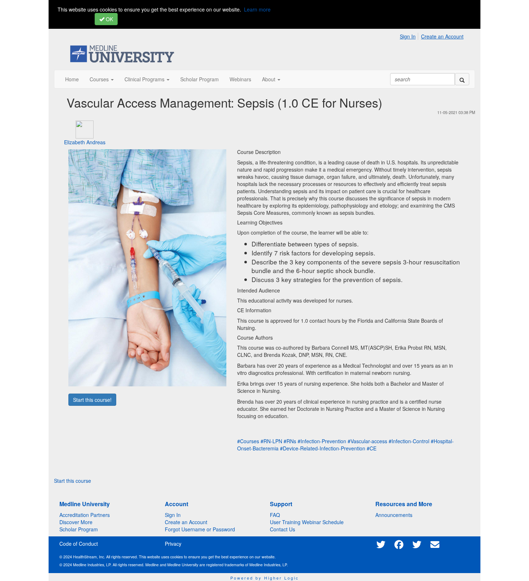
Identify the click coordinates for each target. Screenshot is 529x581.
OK (108, 19)
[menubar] (433, 35)
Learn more (257, 9)
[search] (462, 79)
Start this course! (92, 399)
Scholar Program (78, 529)
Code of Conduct (78, 543)
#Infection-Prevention (322, 441)
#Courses (248, 441)
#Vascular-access (367, 441)
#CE (371, 448)
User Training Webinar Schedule (307, 522)
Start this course (72, 480)
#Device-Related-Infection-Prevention (322, 448)
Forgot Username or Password (200, 529)
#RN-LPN (271, 441)
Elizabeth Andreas (84, 142)
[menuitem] (409, 35)
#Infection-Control (409, 441)
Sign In (408, 36)
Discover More (75, 522)
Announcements (393, 514)
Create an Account (442, 36)
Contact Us (282, 529)
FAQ (275, 514)
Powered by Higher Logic (264, 578)
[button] (101, 79)
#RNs (290, 441)
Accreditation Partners (84, 514)
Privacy (173, 543)
